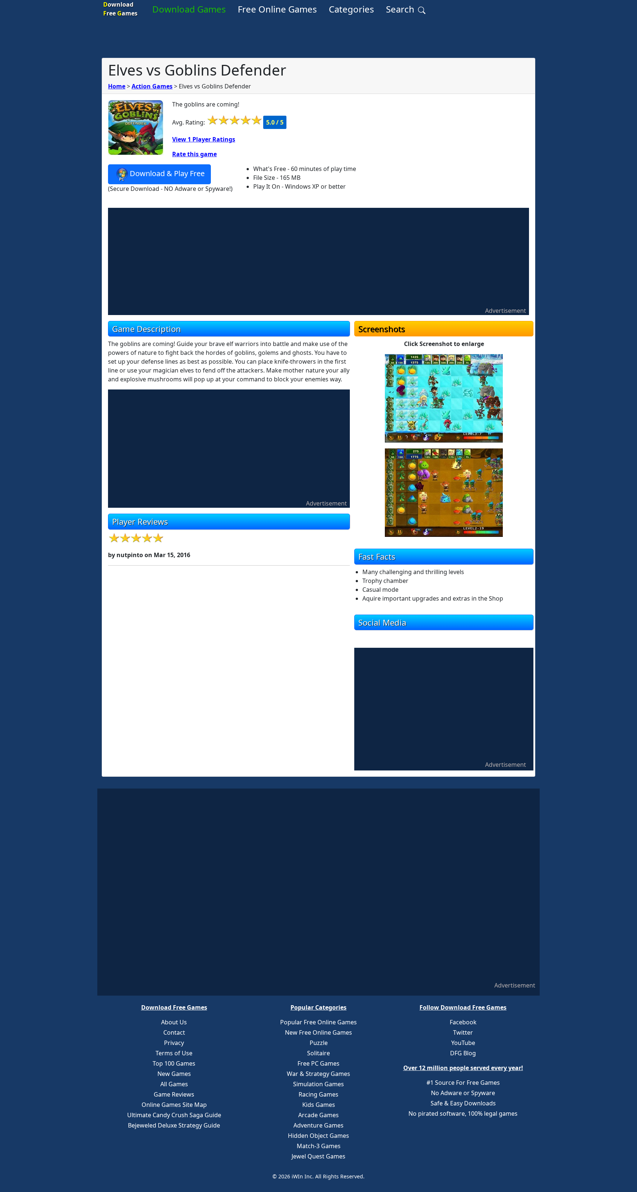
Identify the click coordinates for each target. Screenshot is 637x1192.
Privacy (174, 1043)
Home (116, 86)
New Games (174, 1074)
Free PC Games (318, 1063)
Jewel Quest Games (318, 1156)
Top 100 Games (174, 1063)
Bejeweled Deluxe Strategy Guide (174, 1125)
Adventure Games (318, 1125)
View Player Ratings (203, 139)
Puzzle (319, 1043)
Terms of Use (174, 1053)
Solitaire (318, 1053)
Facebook (463, 1022)
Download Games (189, 9)
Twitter (463, 1032)
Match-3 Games (319, 1146)
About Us (174, 1022)
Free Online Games (277, 9)
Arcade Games (318, 1115)
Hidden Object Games (318, 1136)
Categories (351, 9)
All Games (174, 1084)
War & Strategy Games (318, 1074)
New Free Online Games (318, 1032)
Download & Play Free (167, 173)
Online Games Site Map (174, 1105)
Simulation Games (318, 1084)
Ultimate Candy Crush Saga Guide (174, 1115)
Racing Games (318, 1094)
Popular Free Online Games (318, 1022)
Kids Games (318, 1105)
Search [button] (401, 9)
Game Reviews (174, 1094)
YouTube (463, 1043)
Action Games (152, 86)
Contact (174, 1032)
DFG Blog (463, 1053)
